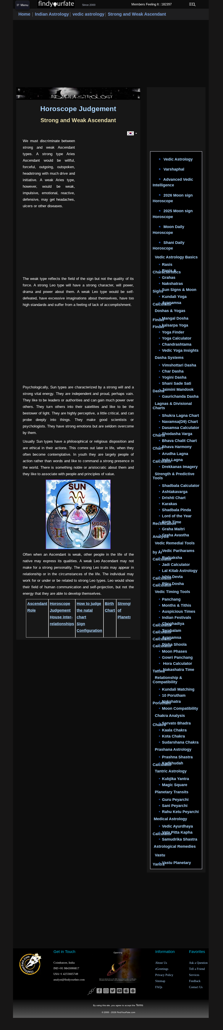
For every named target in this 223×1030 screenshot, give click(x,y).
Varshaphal (173, 169)
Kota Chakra (173, 736)
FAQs (158, 987)
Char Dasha (173, 371)
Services (194, 975)
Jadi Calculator (176, 564)
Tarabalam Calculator (167, 631)
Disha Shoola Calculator (170, 645)
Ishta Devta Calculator (168, 577)
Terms (139, 1005)
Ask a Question (198, 962)
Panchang (171, 599)
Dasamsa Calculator (180, 427)
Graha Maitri (173, 529)
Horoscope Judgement (78, 109)
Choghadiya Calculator (168, 624)
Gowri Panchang (177, 657)
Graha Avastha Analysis (171, 536)
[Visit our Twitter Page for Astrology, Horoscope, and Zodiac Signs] (112, 991)
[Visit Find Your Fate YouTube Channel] (119, 991)
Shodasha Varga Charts (172, 434)
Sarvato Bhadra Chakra (172, 724)
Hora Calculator (177, 663)
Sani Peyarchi (174, 805)
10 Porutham (174, 695)
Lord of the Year (177, 516)
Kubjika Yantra (175, 779)
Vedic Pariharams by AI (173, 551)
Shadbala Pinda (176, 510)
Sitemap (160, 981)
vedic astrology (88, 14)
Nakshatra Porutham (167, 702)
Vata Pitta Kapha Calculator (172, 833)
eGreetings (161, 969)
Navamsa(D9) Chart (180, 421)
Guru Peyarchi (175, 799)
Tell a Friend (197, 969)
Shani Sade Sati (176, 383)
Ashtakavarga (174, 492)
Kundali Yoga (174, 297)
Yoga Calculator (176, 338)
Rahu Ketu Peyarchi (180, 812)
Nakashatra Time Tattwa (173, 670)
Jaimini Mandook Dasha (173, 390)
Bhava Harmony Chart (172, 447)
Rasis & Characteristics (167, 271)
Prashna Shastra (177, 757)
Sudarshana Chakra (180, 742)
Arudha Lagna (175, 454)
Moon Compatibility (180, 708)
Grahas (168, 278)
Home (24, 14)
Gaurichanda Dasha (180, 396)
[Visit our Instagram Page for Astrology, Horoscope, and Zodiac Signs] (106, 991)
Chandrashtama (176, 344)
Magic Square (174, 785)
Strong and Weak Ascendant (137, 14)
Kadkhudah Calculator (168, 764)
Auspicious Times (178, 611)
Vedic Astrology (177, 159)
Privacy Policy (164, 975)
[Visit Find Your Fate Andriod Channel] (132, 991)
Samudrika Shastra (179, 839)
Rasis (167, 265)
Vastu (160, 855)
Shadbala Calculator (180, 486)
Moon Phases (174, 651)
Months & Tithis (176, 605)
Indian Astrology (52, 14)
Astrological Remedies (175, 846)
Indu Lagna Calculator (168, 460)
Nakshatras (172, 284)
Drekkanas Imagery (180, 467)
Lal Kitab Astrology (179, 570)
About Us (161, 962)
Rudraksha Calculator (167, 558)
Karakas (169, 504)
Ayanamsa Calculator (167, 304)
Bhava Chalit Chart (179, 441)
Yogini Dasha (174, 377)
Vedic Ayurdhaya (177, 826)
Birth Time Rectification (167, 523)
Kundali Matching (178, 689)
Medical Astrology (170, 819)
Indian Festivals (176, 617)
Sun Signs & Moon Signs (174, 291)
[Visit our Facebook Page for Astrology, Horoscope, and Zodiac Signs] (99, 991)
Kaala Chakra (174, 730)
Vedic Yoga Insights (180, 350)
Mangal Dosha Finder (170, 319)
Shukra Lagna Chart (180, 415)
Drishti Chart (174, 498)
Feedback (194, 981)
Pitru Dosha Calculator (168, 584)
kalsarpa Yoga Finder (170, 326)
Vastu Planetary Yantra (172, 863)
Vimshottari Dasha (179, 365)
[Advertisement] (110, 53)
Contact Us (195, 987)
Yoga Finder (173, 332)
